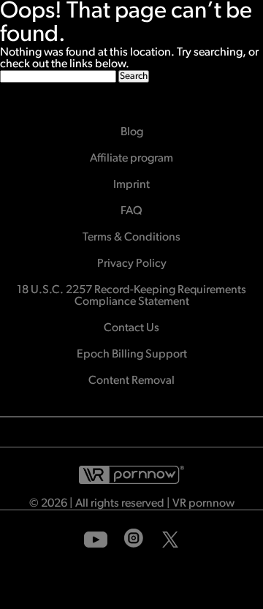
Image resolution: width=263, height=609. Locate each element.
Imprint (131, 185)
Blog (132, 132)
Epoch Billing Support (132, 354)
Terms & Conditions (131, 237)
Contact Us (131, 328)
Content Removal (131, 381)
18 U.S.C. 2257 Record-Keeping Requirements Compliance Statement (131, 296)
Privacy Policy (132, 264)
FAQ (131, 211)
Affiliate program (131, 158)
